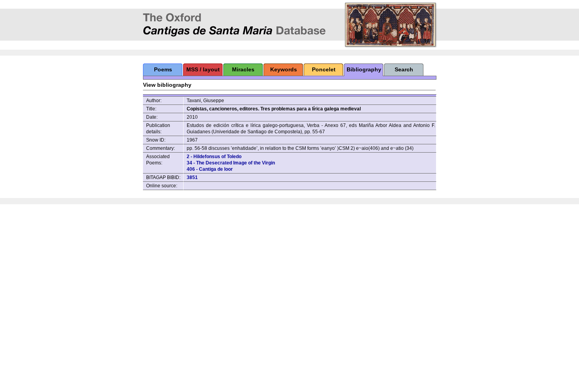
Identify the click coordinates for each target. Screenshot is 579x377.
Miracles (243, 69)
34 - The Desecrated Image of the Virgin (231, 163)
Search (404, 69)
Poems (163, 69)
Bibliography (364, 69)
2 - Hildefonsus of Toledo (214, 156)
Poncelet (324, 69)
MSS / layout (203, 69)
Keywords (283, 69)
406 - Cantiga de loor (210, 169)
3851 (192, 177)
